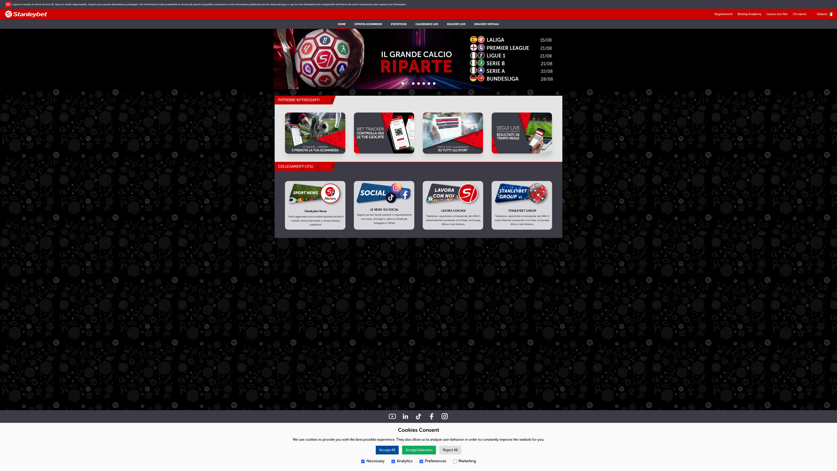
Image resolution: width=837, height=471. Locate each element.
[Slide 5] (423, 83)
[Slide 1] (402, 83)
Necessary (375, 461)
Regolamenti (723, 14)
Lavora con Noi (777, 14)
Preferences (435, 461)
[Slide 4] (418, 83)
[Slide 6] (429, 83)
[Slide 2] (408, 83)
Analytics (405, 461)
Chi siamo (799, 14)
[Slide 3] (413, 83)
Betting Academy (749, 14)
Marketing (467, 461)
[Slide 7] (434, 83)
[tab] (305, 166)
